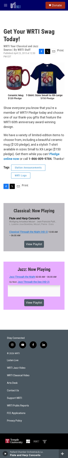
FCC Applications (16, 413)
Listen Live (12, 360)
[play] (5, 453)
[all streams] (63, 453)
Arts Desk (12, 383)
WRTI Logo (21, 175)
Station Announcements (28, 167)
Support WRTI (14, 398)
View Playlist (34, 244)
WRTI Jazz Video (16, 368)
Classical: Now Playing (34, 210)
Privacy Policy (14, 420)
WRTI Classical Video (18, 375)
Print (60, 50)
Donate (57, 5)
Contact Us (13, 390)
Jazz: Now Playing (34, 269)
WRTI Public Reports (18, 405)
